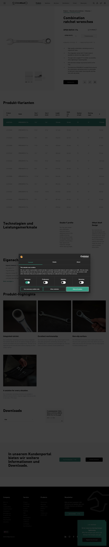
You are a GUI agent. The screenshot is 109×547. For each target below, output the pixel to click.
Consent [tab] (30, 262)
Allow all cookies (77, 289)
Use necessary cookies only (31, 289)
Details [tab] (54, 262)
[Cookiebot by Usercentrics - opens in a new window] (82, 257)
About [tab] (78, 262)
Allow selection (54, 289)
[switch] (45, 282)
